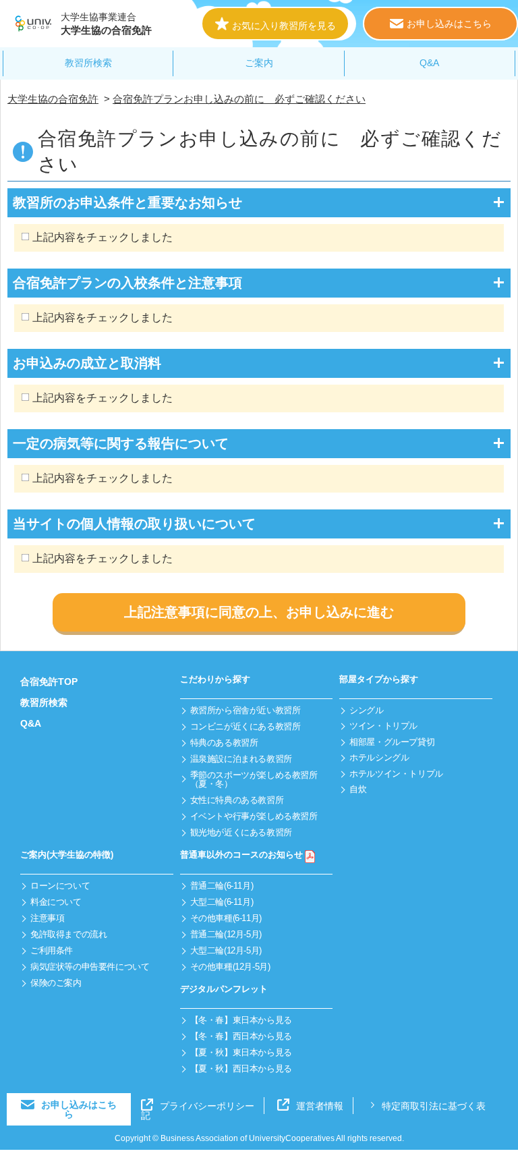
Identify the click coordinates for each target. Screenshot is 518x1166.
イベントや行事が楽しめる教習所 (254, 816)
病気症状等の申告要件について (90, 967)
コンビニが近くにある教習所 (245, 726)
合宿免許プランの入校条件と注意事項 (127, 282)
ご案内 (259, 62)
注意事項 (47, 918)
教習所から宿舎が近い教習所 (245, 710)
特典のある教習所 (224, 743)
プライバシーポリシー (207, 1106)
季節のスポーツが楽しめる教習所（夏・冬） (254, 779)
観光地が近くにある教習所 (241, 832)
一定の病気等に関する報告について (121, 443)
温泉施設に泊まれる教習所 (241, 759)
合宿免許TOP (49, 681)
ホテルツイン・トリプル (396, 774)
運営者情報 (319, 1106)
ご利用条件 (51, 950)
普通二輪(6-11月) (222, 886)
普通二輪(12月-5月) (226, 934)
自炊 (357, 789)
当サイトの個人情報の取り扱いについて (134, 523)
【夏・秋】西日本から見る (241, 1068)
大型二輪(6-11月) (222, 902)
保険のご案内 (56, 983)
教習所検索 (88, 62)
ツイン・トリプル (383, 726)
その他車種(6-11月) (226, 918)
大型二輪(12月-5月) (226, 950)
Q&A (429, 62)
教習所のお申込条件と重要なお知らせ (127, 202)
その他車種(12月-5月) (230, 967)
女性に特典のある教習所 (237, 800)
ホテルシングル (379, 757)
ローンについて (60, 886)
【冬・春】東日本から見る (241, 1020)
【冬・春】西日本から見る (241, 1036)
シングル (366, 710)
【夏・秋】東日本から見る (241, 1052)
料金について (56, 902)
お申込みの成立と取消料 (87, 363)
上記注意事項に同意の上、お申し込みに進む (259, 612)
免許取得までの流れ (68, 934)
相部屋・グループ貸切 (391, 742)
